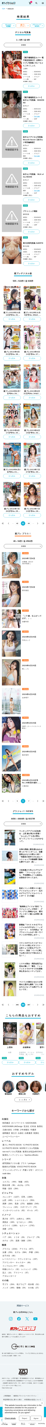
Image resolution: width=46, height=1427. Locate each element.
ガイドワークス (18, 1123)
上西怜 (25, 69)
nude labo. (6, 1173)
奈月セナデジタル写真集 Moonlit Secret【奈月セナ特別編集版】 (33, 139)
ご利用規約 (7, 1396)
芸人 (7, 1273)
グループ (34, 1237)
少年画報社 (24, 1130)
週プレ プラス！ (23, 25)
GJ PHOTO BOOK (10, 1148)
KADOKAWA (31, 1123)
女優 (8, 1252)
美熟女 (9, 1222)
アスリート (22, 1273)
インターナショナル (14, 1210)
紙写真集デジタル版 (11, 1163)
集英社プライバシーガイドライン (25, 1396)
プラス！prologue (28, 1163)
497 (28, 1005)
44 (29, 523)
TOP (3, 9)
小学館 (16, 1130)
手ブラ (9, 1284)
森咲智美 (26, 214)
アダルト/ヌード (9, 1276)
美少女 (9, 1219)
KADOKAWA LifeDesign (12, 1126)
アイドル (27, 1249)
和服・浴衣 (10, 1188)
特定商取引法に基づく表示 (12, 1399)
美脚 (8, 1204)
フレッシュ (10, 1207)
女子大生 (9, 1256)
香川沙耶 (26, 246)
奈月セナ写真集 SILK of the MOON (33, 175)
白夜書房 (28, 1133)
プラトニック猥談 (30, 211)
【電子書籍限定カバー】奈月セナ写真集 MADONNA (33, 100)
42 (17, 523)
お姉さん (24, 1219)
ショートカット (25, 1200)
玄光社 (26, 1126)
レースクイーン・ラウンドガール (20, 1259)
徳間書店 (6, 1133)
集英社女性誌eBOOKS (32, 1151)
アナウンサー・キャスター (17, 1262)
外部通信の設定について (32, 1399)
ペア (7, 1237)
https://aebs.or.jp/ (7, 1388)
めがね (24, 1185)
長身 (20, 1204)
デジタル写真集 (8, 25)
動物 (22, 1288)
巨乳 (27, 1197)
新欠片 (14, 1133)
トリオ (20, 1237)
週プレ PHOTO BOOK (12, 1145)
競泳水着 (9, 1185)
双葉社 (36, 1133)
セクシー (28, 1225)
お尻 (8, 1200)
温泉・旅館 (24, 1240)
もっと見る (23, 1100)
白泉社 (21, 1133)
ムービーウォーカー (11, 1136)
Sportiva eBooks (31, 1155)
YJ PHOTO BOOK (31, 1145)
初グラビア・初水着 (28, 1284)
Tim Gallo (37, 116)
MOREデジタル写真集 (29, 1148)
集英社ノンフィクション (13, 1155)
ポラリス (39, 1170)
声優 (34, 1252)
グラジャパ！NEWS (37, 25)
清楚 (8, 1229)
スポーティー (29, 1207)
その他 (34, 1288)
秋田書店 (6, 1123)
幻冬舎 (33, 1126)
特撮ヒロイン (11, 1269)
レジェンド (29, 1269)
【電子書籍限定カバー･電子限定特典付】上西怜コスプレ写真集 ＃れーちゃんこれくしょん (33, 61)
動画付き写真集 (9, 1167)
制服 (24, 1182)
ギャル (33, 1210)
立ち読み (31, 86)
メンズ (9, 1288)
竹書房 (33, 1130)
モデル (21, 1252)
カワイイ (10, 1225)
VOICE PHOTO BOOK (26, 1167)
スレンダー (11, 1197)
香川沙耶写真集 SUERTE (33, 243)
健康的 (33, 1204)
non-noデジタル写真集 (12, 1151)
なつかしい (25, 1222)
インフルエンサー (13, 1266)
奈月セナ (26, 106)
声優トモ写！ (28, 1170)
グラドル (10, 1249)
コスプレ (10, 1182)
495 (17, 1005)
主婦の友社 (7, 1130)
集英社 (40, 1126)
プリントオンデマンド (12, 1170)
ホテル (8, 1240)
